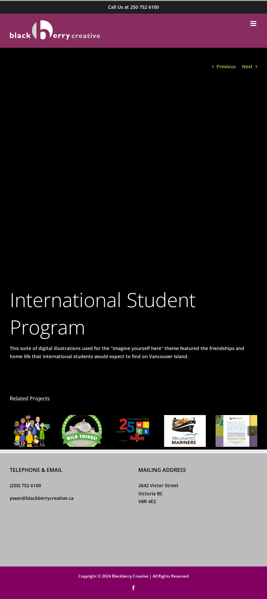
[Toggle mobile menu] (253, 23)
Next (247, 66)
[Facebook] (12, 530)
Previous (226, 66)
